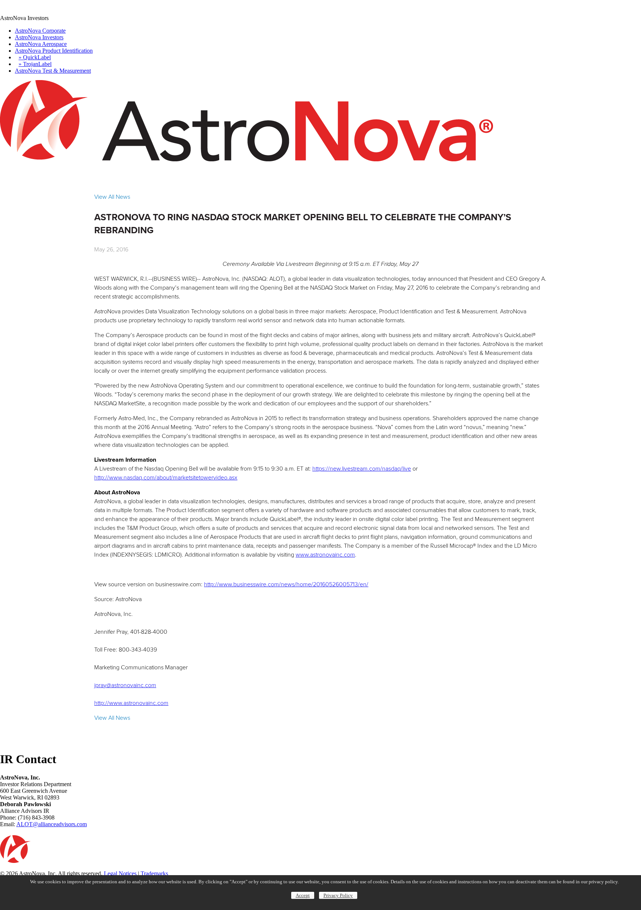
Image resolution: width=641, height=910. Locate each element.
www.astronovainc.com (325, 554)
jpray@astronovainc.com (125, 685)
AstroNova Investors (39, 37)
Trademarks (154, 873)
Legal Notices (120, 873)
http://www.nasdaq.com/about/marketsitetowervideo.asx (165, 477)
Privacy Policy (338, 895)
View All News (112, 196)
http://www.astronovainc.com (131, 703)
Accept (303, 895)
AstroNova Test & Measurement (53, 70)
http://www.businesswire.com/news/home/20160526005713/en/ (286, 584)
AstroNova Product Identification (54, 50)
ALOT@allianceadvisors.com (51, 824)
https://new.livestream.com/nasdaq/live (361, 468)
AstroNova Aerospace (41, 44)
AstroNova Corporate (40, 30)
